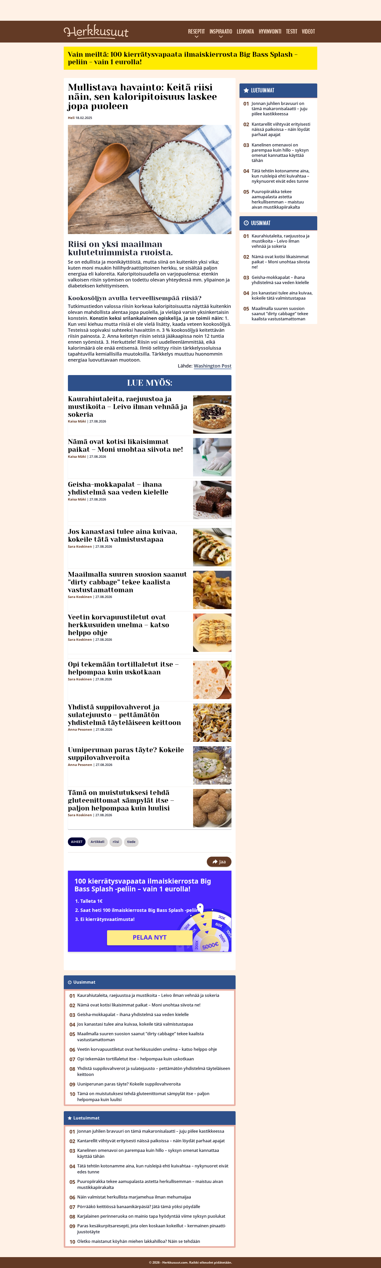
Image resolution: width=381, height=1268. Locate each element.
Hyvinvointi (270, 32)
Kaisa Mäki (77, 421)
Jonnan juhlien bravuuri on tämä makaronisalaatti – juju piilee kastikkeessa (150, 1131)
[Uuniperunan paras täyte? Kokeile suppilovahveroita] (212, 765)
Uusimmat (84, 982)
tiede (131, 841)
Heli (71, 117)
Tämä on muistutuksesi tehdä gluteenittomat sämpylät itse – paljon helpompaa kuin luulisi (121, 800)
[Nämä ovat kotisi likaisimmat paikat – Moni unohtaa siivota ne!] (212, 457)
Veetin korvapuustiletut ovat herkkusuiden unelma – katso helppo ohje (118, 625)
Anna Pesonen (80, 729)
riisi (116, 841)
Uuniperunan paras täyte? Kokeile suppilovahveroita (126, 754)
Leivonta (245, 32)
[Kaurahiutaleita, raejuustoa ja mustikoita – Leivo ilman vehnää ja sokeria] (212, 414)
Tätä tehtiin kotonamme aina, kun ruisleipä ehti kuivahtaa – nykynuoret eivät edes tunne (152, 1169)
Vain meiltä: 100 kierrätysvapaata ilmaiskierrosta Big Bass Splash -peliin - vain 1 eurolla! (183, 58)
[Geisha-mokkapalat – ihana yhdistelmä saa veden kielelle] (212, 500)
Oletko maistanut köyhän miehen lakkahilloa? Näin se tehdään (138, 1241)
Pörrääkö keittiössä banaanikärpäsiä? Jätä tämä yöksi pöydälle (138, 1206)
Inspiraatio (221, 32)
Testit (292, 32)
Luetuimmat (86, 1118)
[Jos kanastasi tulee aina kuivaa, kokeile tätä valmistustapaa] (212, 547)
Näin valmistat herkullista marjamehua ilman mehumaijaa (134, 1197)
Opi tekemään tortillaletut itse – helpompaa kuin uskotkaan (123, 668)
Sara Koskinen (80, 546)
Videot (308, 32)
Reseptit (196, 32)
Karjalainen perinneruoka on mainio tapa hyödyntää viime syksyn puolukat (151, 1216)
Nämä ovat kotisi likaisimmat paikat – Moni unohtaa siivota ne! (125, 445)
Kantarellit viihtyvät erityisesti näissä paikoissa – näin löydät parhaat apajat (151, 1141)
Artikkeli (97, 841)
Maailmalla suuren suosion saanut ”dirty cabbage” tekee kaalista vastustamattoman (127, 582)
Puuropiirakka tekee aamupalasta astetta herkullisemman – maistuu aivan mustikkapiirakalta (150, 1184)
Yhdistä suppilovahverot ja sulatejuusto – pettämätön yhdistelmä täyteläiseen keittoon (124, 715)
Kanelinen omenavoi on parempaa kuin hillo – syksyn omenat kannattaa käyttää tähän (148, 1153)
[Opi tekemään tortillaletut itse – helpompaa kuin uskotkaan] (212, 680)
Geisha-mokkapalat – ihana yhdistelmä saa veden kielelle (118, 488)
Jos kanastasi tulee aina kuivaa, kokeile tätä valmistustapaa (122, 535)
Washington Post (212, 366)
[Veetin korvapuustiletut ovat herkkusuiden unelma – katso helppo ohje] (212, 633)
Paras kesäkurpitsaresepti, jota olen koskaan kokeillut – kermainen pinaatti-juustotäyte (151, 1229)
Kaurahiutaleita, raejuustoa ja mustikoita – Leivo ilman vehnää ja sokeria (127, 406)
